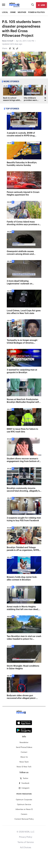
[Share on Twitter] (14, 48)
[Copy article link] (17, 48)
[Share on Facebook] (10, 48)
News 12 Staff (7, 41)
